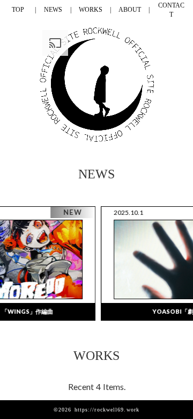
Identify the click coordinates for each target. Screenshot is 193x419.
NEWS (53, 9)
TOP (18, 9)
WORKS (90, 9)
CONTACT (171, 10)
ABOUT (129, 9)
